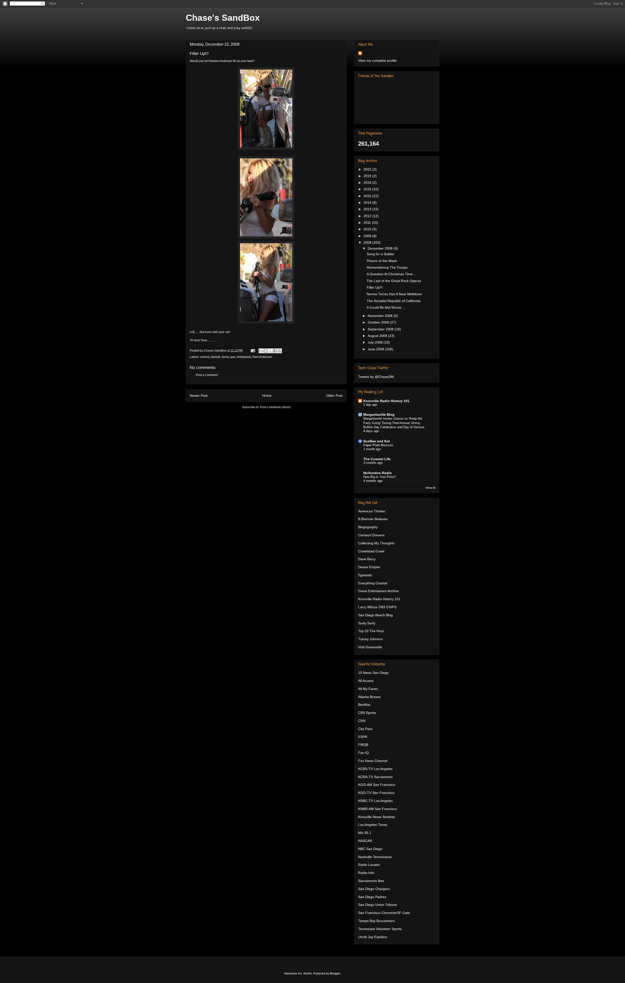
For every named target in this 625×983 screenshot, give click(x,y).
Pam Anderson (262, 357)
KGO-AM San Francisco (376, 785)
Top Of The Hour (371, 631)
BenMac (364, 705)
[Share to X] (270, 350)
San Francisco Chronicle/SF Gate (384, 913)
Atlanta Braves (369, 697)
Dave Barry (366, 559)
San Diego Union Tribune (377, 905)
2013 (368, 209)
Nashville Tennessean (375, 857)
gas (232, 357)
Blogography (368, 527)
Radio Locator (369, 865)
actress (205, 357)
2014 (368, 202)
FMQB (363, 745)
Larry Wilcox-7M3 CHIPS (377, 607)
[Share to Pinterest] (279, 350)
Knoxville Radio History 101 (386, 401)
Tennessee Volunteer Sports (380, 929)
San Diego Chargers (374, 889)
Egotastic (365, 575)
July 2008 (376, 342)
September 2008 (381, 329)
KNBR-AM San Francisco (377, 809)
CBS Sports (367, 713)
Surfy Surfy (366, 623)
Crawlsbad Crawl (371, 551)
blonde (215, 357)
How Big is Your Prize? (379, 477)
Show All (430, 487)
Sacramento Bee (371, 881)
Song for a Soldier (381, 254)
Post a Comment (207, 375)
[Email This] (261, 350)
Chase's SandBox (223, 18)
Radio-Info (366, 873)
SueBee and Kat (376, 441)
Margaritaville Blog (379, 414)
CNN (361, 721)
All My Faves (368, 689)
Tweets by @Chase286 (376, 377)
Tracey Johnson (370, 639)
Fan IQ (363, 753)
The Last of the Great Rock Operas (394, 281)
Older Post (334, 395)
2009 (368, 236)
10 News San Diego (373, 673)
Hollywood (244, 357)
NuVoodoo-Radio (377, 473)
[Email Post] (252, 350)
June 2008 (376, 349)
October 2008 (379, 322)
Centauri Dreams (371, 535)
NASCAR (365, 841)
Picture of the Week (382, 261)
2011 (368, 222)
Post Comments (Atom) (275, 407)
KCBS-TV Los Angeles (375, 769)
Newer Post (199, 395)
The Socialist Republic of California (393, 301)
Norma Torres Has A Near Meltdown (394, 294)
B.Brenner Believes (373, 519)
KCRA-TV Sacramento (375, 777)
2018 (368, 182)
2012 (368, 216)
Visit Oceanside (370, 647)
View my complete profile (377, 60)
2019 (368, 176)
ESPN (362, 737)
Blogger (335, 973)
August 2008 (378, 336)
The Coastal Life (377, 459)
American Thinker (371, 511)
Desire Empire (369, 567)
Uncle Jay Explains (372, 937)
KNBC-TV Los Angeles (375, 801)
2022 (368, 169)
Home (266, 395)
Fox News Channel (372, 761)
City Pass (365, 729)
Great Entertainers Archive (378, 591)
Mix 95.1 (364, 833)
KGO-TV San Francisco (376, 793)
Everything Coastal (372, 583)
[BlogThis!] (265, 350)
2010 (368, 229)
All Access (366, 681)
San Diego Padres (372, 897)
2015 (368, 196)
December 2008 (381, 248)
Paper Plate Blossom (378, 445)
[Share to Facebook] (274, 350)
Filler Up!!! (375, 287)
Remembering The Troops (387, 267)
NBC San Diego (370, 849)
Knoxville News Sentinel (376, 817)
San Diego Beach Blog (375, 615)
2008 (368, 242)
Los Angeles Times (372, 825)
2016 (368, 189)
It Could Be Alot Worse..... (386, 307)
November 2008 (381, 316)
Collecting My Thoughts (376, 543)
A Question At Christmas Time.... (392, 274)
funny (225, 357)
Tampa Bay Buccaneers (376, 921)
